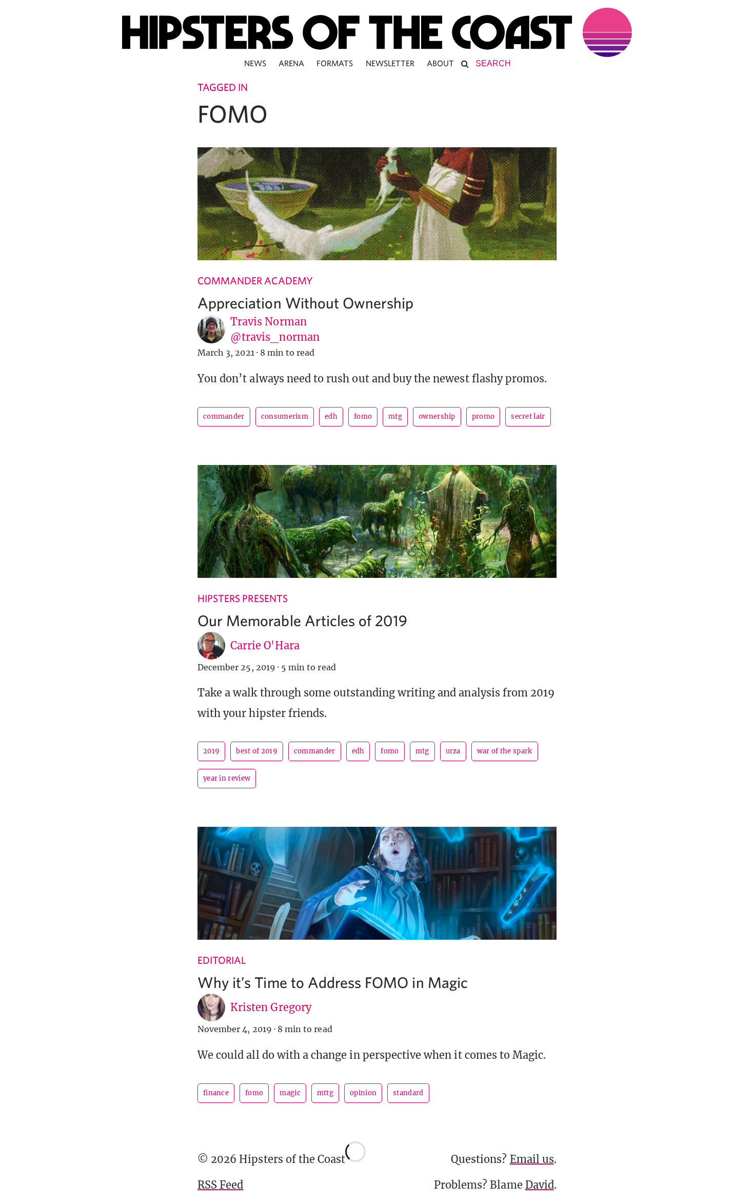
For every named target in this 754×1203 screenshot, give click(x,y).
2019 (211, 751)
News (255, 63)
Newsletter (390, 63)
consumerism (284, 416)
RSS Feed (220, 1184)
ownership (437, 416)
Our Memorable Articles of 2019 (302, 620)
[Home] (377, 32)
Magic (290, 1093)
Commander (224, 416)
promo (483, 416)
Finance (216, 1093)
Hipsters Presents (242, 598)
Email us (532, 1159)
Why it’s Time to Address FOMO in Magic (332, 982)
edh (331, 416)
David (539, 1184)
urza (453, 751)
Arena (291, 63)
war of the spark (504, 751)
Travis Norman (268, 321)
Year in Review (226, 778)
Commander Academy (255, 280)
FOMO (363, 416)
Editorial (221, 960)
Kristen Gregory (270, 1007)
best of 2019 (256, 751)
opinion (363, 1093)
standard (408, 1093)
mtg (395, 416)
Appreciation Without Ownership (305, 303)
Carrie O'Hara (265, 645)
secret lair (528, 416)
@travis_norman (275, 337)
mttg (325, 1093)
